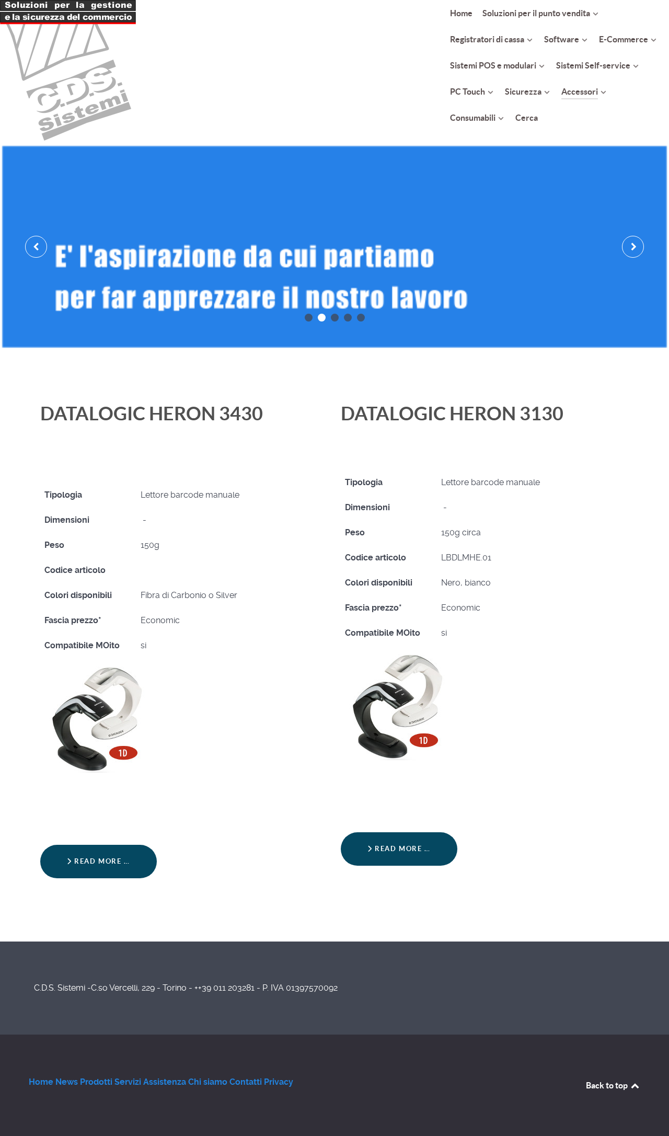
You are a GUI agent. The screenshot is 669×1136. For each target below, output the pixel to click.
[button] (309, 318)
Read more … (101, 861)
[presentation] (36, 247)
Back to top (607, 1085)
